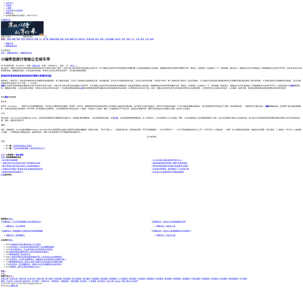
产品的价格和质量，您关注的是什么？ (29, 148)
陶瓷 (22, 155)
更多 (3, 155)
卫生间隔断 (109, 39)
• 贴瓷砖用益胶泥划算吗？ (12, 172)
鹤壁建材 (177, 279)
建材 (62, 39)
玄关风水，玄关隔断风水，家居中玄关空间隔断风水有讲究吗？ (35, 264)
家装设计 (82, 39)
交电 (138, 39)
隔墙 (9, 39)
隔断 (14, 39)
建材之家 (36, 66)
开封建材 (214, 279)
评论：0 (73, 66)
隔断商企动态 (26, 53)
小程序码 (9, 10)
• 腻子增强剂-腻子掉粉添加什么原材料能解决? (20, 166)
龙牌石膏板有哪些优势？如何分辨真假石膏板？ (29, 252)
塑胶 (128, 39)
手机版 (8, 5)
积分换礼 (101, 281)
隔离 (36, 39)
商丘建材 (104, 279)
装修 (102, 39)
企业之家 (18, 281)
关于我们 (35, 281)
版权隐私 (65, 281)
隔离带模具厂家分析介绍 (19, 254)
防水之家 (31, 279)
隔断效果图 (54, 39)
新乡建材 (168, 279)
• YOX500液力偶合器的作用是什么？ (167, 160)
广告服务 (92, 281)
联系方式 (45, 281)
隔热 (18, 39)
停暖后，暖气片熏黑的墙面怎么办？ (25, 267)
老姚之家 (5, 279)
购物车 (8, 13)
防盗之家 (40, 279)
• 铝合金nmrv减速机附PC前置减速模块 (168, 172)
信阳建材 (95, 279)
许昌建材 (141, 279)
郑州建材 (67, 279)
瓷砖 (17, 155)
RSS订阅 (110, 281)
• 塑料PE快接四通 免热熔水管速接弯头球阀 (170, 166)
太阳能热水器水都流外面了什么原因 (25, 244)
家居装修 (90, 39)
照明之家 (22, 279)
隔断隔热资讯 (12, 53)
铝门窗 (46, 39)
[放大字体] (2, 65)
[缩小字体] (5, 65)
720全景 (9, 281)
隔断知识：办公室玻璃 (15, 226)
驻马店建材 (76, 279)
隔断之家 (73, 39)
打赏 (3, 141)
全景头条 (13, 279)
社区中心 (9, 3)
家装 (97, 39)
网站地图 (75, 281)
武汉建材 (223, 279)
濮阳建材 (150, 279)
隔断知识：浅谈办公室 (165, 226)
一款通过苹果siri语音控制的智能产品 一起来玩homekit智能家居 (35, 257)
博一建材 (49, 279)
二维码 (8, 8)
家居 (23, 39)
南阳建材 (113, 279)
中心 (133, 39)
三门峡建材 (123, 279)
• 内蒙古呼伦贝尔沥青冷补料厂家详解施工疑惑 (20, 163)
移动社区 (26, 281)
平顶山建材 (196, 279)
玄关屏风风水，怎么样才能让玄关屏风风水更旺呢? (31, 249)
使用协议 (55, 281)
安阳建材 (186, 279)
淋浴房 (118, 39)
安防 (123, 39)
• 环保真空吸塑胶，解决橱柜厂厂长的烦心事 (170, 169)
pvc (40, 39)
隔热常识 (30, 39)
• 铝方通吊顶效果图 (9, 160)
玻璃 (67, 39)
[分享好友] (5, 50)
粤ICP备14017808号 (130, 281)
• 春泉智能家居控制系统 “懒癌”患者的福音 (169, 163)
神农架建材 (233, 279)
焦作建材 (159, 279)
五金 (147, 39)
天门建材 (243, 279)
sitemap (118, 281)
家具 (142, 39)
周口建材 (86, 279)
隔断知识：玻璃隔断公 (15, 235)
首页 (3, 53)
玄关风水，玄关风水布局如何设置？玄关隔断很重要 (32, 247)
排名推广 (83, 281)
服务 (152, 39)
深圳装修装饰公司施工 (22, 146)
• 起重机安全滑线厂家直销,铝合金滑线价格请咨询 (22, 169)
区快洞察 (58, 279)
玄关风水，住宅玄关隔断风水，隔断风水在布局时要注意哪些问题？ (37, 259)
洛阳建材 (205, 279)
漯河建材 (133, 279)
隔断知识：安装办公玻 (165, 235)
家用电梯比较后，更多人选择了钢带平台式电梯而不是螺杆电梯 (35, 262)
